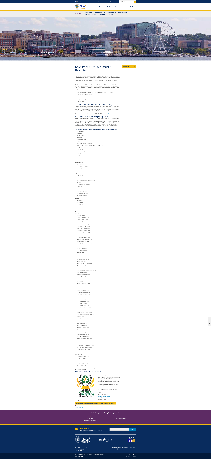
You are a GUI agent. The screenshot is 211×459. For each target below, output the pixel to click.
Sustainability (102, 14)
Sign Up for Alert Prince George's (129, 449)
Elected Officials (125, 447)
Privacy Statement (113, 449)
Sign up (132, 429)
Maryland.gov (128, 456)
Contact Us (116, 1)
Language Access (100, 454)
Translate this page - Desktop (79, 1)
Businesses (116, 6)
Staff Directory (132, 447)
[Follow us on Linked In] (131, 455)
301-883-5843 (90, 418)
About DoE (111, 14)
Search (135, 1)
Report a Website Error (79, 456)
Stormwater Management (90, 14)
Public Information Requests (80, 454)
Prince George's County (79, 62)
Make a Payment (101, 1)
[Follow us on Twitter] (130, 455)
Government (102, 6)
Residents (109, 6)
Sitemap (119, 449)
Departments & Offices (89, 62)
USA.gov (134, 456)
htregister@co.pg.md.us (110, 113)
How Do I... (132, 6)
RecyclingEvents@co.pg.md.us (104, 390)
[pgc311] (84, 440)
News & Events (124, 6)
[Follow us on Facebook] (133, 455)
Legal (95, 454)
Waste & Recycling (122, 12)
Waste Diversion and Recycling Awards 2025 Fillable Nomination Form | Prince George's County (95, 403)
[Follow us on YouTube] (135, 455)
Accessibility (89, 454)
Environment (78, 13)
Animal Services (88, 12)
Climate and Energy (111, 12)
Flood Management (99, 12)
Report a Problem (109, 1)
